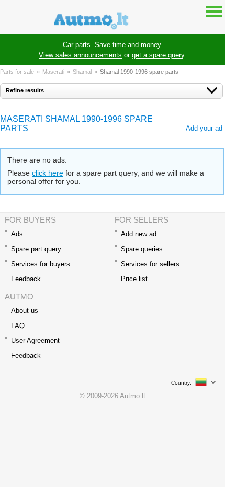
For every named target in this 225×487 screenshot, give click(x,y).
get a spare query (158, 55)
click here (47, 173)
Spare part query (36, 249)
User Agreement (35, 340)
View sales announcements (80, 55)
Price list (134, 279)
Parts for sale (17, 71)
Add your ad (204, 128)
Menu (214, 11)
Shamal (82, 71)
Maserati (53, 71)
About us (24, 311)
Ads (17, 234)
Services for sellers (150, 264)
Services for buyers (40, 264)
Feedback (26, 279)
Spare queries (142, 249)
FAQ (18, 326)
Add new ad (138, 234)
